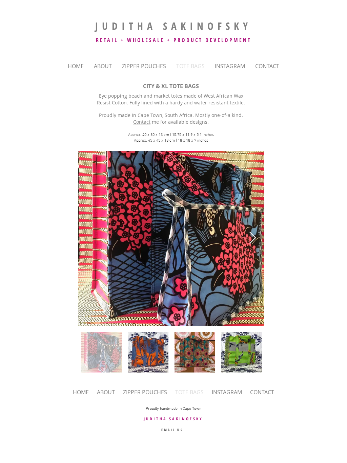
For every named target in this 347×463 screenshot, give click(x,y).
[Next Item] (253, 238)
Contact (141, 122)
